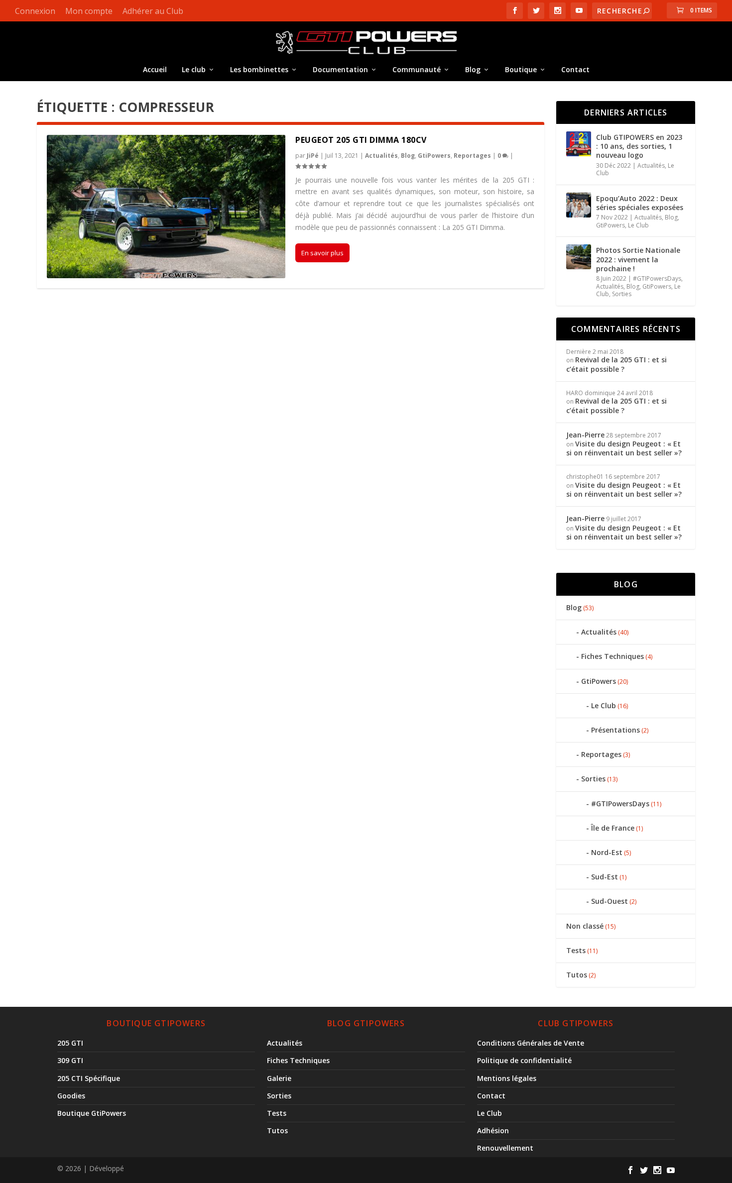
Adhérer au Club (152, 11)
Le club (194, 69)
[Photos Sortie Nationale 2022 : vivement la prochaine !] (578, 256)
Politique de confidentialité (524, 1060)
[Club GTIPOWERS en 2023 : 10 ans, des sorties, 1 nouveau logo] (578, 143)
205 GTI (70, 1043)
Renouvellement (505, 1148)
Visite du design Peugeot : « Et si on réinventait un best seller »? (625, 448)
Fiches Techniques (612, 656)
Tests (576, 950)
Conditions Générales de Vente (530, 1043)
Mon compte (89, 11)
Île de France (612, 828)
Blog (473, 69)
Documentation (340, 69)
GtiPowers (434, 155)
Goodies (71, 1095)
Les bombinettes (259, 69)
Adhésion (493, 1130)
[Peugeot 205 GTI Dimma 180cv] (166, 206)
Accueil (155, 69)
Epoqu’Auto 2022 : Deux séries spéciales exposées (639, 203)
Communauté (416, 69)
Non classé (585, 926)
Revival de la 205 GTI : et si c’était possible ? (616, 364)
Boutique (521, 69)
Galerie (279, 1078)
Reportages (472, 155)
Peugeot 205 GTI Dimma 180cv (361, 139)
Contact (575, 69)
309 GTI (70, 1060)
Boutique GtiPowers (91, 1113)
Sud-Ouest (609, 901)
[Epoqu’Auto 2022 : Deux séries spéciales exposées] (578, 205)
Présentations (615, 730)
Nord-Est (606, 852)
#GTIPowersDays (657, 278)
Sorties (621, 294)
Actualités (381, 155)
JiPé (313, 155)
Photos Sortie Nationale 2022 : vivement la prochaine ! (638, 259)
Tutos (576, 974)
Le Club (638, 225)
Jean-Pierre (585, 434)
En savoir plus (322, 252)
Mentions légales (506, 1078)
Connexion (35, 11)
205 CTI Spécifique (88, 1078)
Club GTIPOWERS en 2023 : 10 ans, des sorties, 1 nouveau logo (639, 146)
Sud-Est (604, 876)
